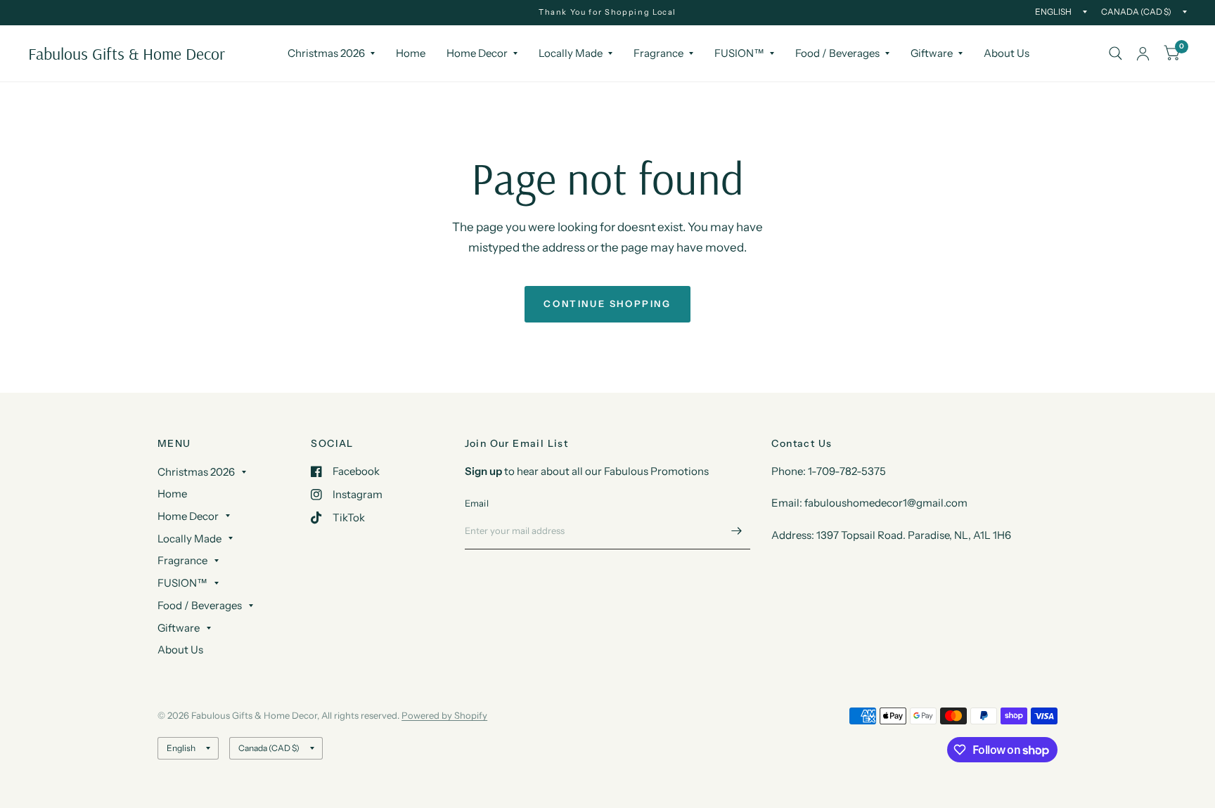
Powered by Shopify (444, 715)
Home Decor (477, 53)
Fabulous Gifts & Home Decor (126, 53)
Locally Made (571, 53)
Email (477, 503)
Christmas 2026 (326, 53)
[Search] (1115, 53)
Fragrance (658, 53)
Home (410, 53)
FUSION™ (739, 53)
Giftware (932, 53)
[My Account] (1143, 53)
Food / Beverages (837, 53)
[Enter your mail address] (736, 531)
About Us (1006, 53)
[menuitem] (331, 53)
